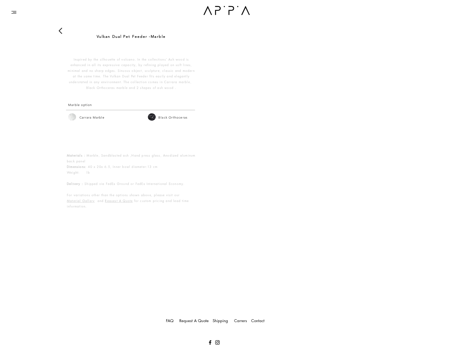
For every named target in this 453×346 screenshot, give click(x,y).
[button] (14, 12)
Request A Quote (119, 201)
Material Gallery (81, 201)
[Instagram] (217, 342)
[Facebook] (210, 342)
